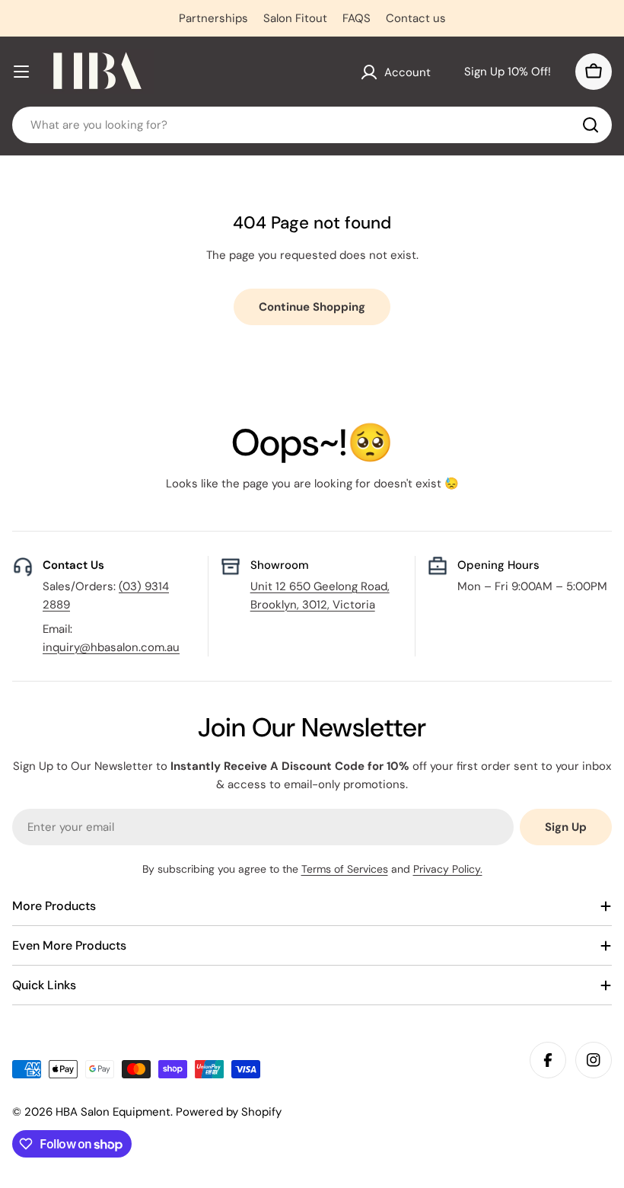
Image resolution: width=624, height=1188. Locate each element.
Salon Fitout (295, 18)
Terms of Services (344, 869)
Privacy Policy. (447, 869)
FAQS (356, 18)
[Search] (590, 125)
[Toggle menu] (21, 71)
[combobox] (312, 125)
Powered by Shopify (229, 1111)
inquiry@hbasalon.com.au (111, 647)
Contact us (416, 18)
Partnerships (213, 18)
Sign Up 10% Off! (504, 71)
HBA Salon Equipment (113, 1111)
